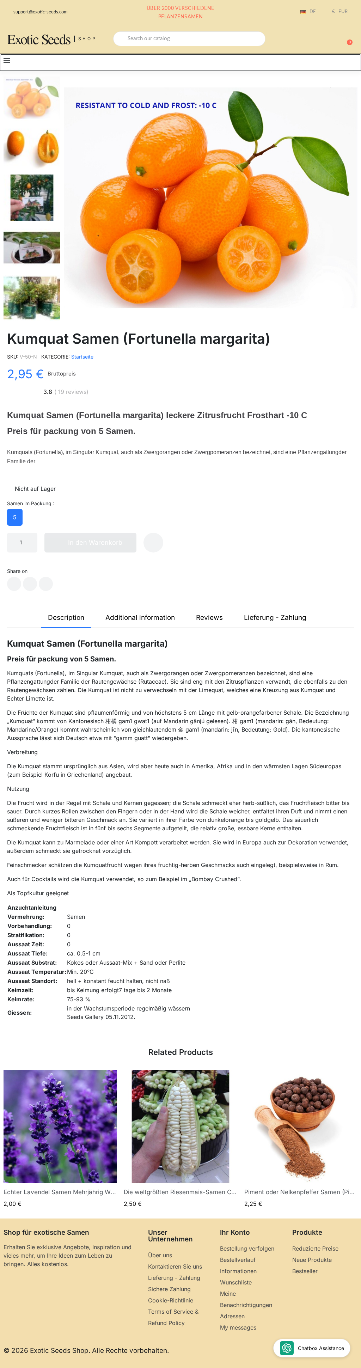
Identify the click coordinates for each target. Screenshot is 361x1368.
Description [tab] (66, 617)
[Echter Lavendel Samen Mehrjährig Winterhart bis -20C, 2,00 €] (60, 1139)
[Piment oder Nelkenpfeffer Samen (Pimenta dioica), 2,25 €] (300, 1139)
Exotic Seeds (39, 38)
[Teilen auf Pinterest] (46, 584)
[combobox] (189, 39)
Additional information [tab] (140, 617)
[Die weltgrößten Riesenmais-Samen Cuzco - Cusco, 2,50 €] (180, 1139)
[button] (346, 39)
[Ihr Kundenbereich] (322, 39)
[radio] (15, 517)
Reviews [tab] (209, 617)
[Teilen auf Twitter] (30, 584)
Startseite (82, 357)
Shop (87, 38)
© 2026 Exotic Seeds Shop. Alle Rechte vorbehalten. (86, 1350)
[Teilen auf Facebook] (14, 584)
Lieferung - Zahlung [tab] (275, 617)
